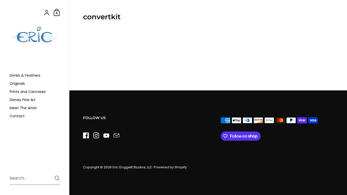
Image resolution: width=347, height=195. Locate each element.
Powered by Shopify (170, 167)
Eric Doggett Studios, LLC (132, 167)
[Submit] (57, 178)
